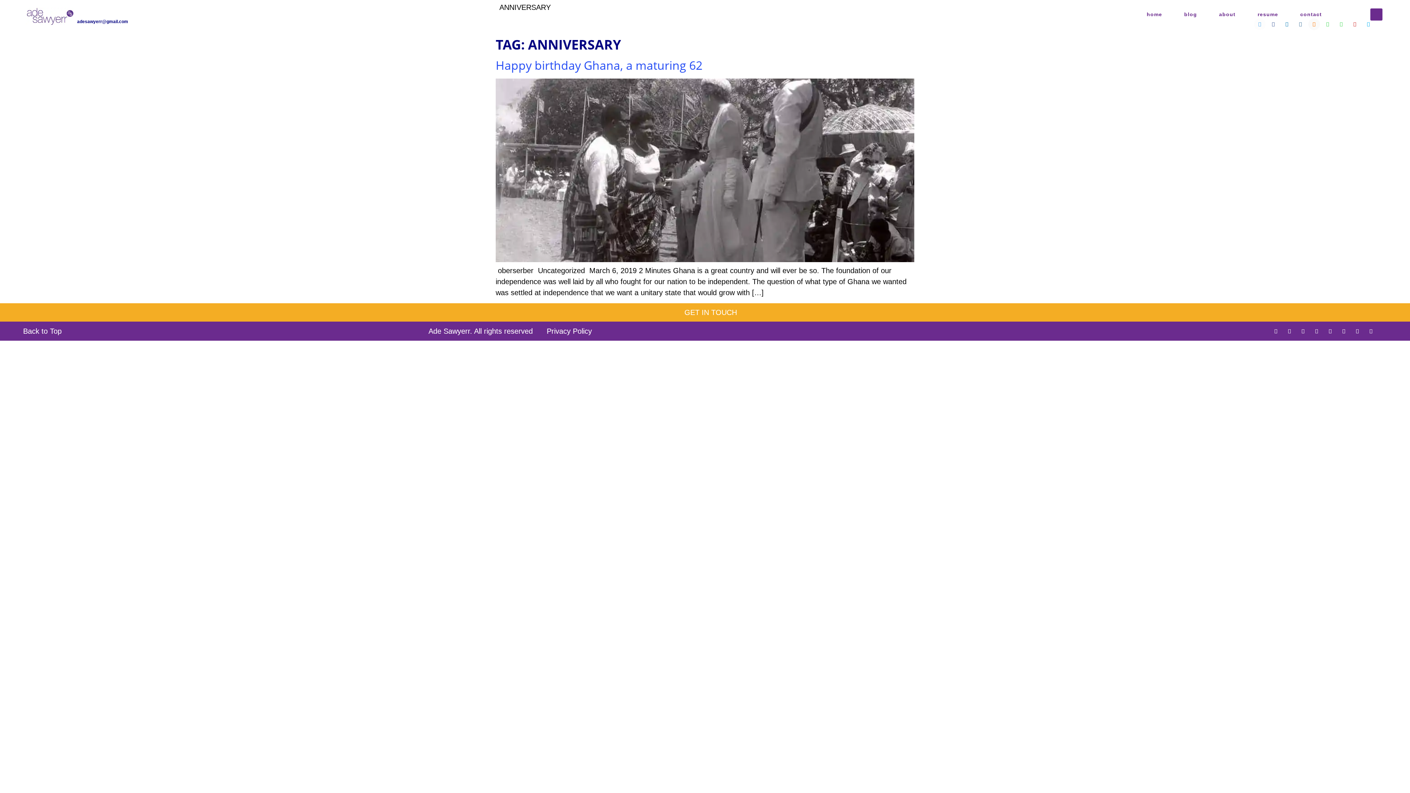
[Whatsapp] (1344, 331)
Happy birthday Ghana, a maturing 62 (599, 65)
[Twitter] (1276, 331)
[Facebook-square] (1289, 331)
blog (1190, 14)
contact (1311, 14)
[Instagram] (1317, 331)
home (1154, 14)
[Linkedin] (1303, 331)
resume (1268, 14)
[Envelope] (1385, 331)
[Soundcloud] (1330, 331)
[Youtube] (1357, 331)
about (1227, 14)
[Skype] (1371, 331)
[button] (1376, 14)
